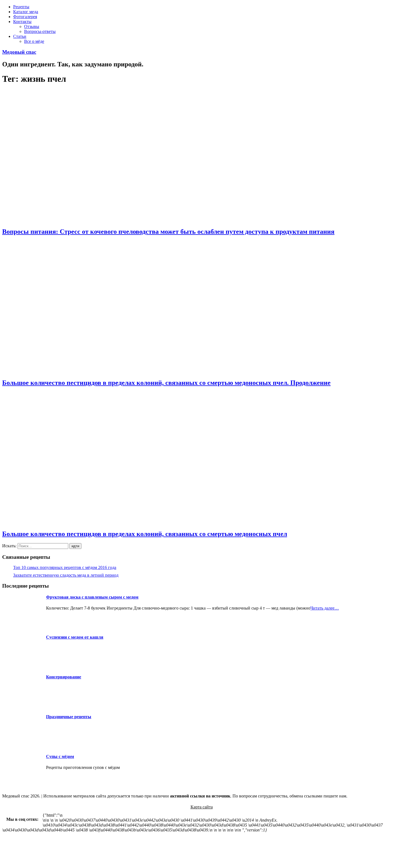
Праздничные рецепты (68, 716)
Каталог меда (25, 11)
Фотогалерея (25, 16)
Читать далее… (324, 608)
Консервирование (63, 677)
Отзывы (31, 26)
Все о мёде (34, 41)
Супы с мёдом (60, 756)
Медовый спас (19, 52)
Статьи (19, 36)
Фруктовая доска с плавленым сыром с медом (92, 597)
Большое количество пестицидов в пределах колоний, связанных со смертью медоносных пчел (144, 533)
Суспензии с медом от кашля (74, 637)
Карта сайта (202, 807)
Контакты (22, 21)
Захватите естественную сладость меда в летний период (65, 575)
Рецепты (21, 6)
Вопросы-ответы (40, 31)
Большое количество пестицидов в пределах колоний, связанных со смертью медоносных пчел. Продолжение (166, 382)
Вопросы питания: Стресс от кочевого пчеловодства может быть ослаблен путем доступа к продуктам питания (168, 231)
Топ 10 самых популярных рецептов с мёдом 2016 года (64, 567)
